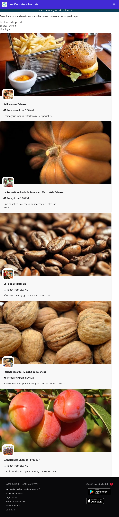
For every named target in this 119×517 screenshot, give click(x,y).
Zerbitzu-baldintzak (15, 501)
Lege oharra (11, 497)
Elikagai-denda (8, 25)
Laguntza (10, 509)
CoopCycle (91, 484)
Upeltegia (5, 29)
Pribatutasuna (13, 505)
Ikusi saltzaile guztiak (11, 22)
